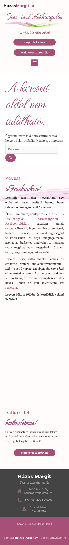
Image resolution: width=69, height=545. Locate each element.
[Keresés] (10, 158)
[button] (34, 62)
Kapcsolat (11, 287)
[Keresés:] (31, 149)
